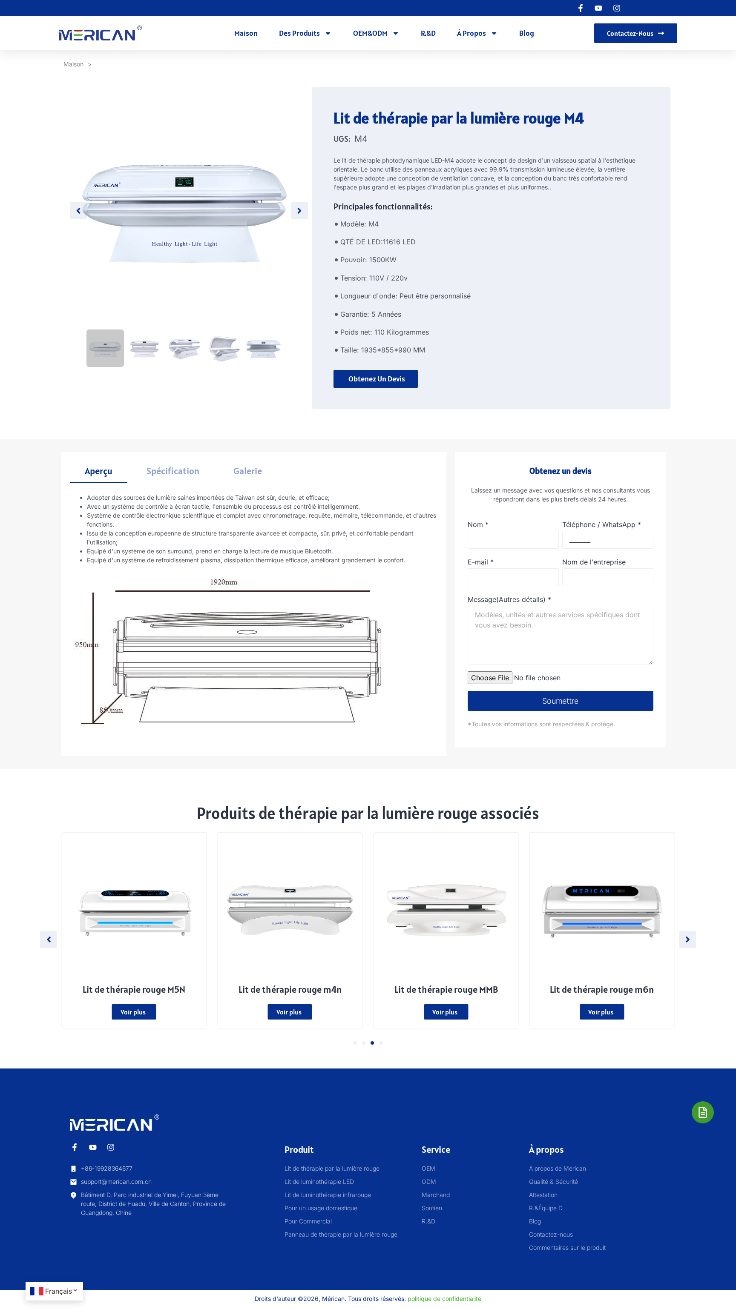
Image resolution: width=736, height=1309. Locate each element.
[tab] (98, 471)
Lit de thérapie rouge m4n (290, 989)
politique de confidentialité (444, 1298)
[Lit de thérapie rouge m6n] (602, 908)
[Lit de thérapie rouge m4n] (290, 908)
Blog (526, 33)
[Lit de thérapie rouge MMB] (446, 908)
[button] (355, 1043)
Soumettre (560, 700)
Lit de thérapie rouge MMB (446, 989)
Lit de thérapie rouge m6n (602, 989)
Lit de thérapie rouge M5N (134, 989)
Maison (246, 33)
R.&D (428, 33)
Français (58, 1291)
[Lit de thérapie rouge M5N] (134, 908)
